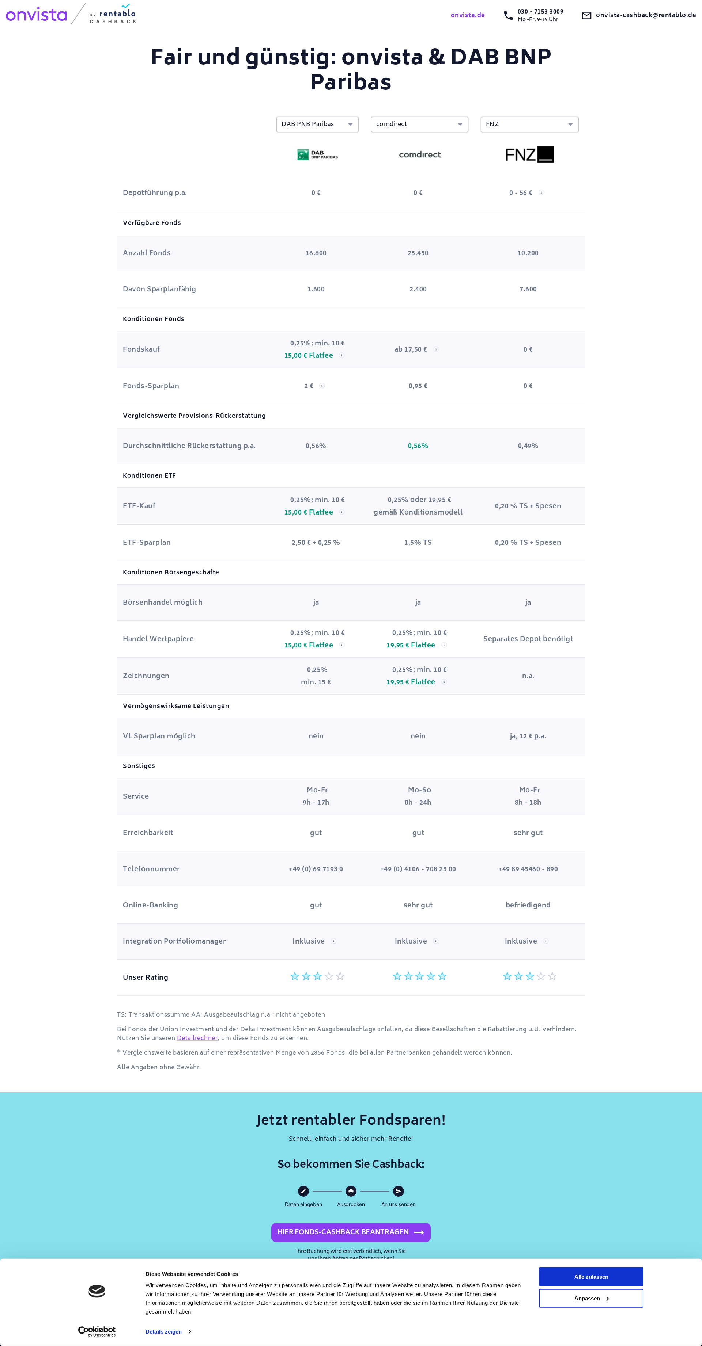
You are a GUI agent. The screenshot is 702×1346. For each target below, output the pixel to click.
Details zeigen (164, 1331)
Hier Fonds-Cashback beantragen (343, 1232)
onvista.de (468, 15)
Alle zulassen (591, 1277)
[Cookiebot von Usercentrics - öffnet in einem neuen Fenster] (97, 1331)
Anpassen (587, 1298)
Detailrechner (197, 1038)
